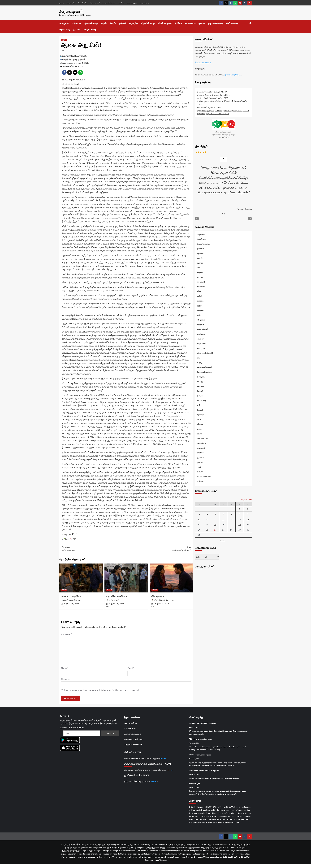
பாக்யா (199, 429)
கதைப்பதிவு (71, 3)
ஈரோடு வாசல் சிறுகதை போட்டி (209, 107)
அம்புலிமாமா (201, 239)
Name (64, 668)
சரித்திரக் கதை (148, 23)
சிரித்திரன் (201, 320)
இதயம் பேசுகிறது (203, 244)
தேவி (199, 419)
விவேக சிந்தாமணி (204, 476)
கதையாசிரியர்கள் (108, 3)
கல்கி (199, 291)
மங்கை (199, 434)
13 (223, 519)
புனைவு (202, 23)
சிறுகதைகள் (71, 11)
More (164, 758)
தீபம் (198, 405)
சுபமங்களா (201, 334)
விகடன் (200, 472)
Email (130, 668)
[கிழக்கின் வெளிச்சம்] (126, 578)
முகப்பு (61, 3)
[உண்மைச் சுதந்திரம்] (81, 578)
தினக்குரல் (201, 377)
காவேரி (200, 296)
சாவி (199, 315)
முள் (198, 783)
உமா (198, 267)
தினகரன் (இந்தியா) (204, 367)
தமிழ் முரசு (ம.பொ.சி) (205, 353)
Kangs (191, 755)
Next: (181, 548)
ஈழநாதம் (200, 263)
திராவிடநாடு (201, 400)
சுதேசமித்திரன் (202, 329)
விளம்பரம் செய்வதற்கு (132, 734)
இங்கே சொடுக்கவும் (203, 62)
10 (199, 519)
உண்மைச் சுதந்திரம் (71, 596)
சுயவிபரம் (121, 3)
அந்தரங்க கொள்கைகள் (133, 744)
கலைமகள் (201, 286)
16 (248, 519)
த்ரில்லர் (178, 23)
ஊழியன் (200, 272)
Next (250, 219)
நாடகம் (76, 29)
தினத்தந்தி (201, 381)
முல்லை (200, 462)
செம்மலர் (200, 339)
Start (222, 213)
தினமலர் (200, 396)
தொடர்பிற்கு (144, 3)
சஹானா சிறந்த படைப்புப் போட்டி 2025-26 (213, 113)
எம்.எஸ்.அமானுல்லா (212, 770)
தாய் (198, 358)
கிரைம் (113, 23)
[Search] (250, 23)
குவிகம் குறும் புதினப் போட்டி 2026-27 (212, 92)
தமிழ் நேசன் (201, 343)
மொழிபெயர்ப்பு (89, 29)
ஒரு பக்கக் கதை (215, 23)
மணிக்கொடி (201, 443)
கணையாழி (201, 282)
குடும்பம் (122, 23)
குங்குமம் (200, 301)
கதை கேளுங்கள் (130, 723)
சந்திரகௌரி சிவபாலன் (164, 600)
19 (215, 524)
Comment (66, 634)
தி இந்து (200, 362)
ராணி (199, 467)
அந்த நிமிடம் (157, 596)
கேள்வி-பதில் (82, 3)
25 (207, 529)
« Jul (222, 540)
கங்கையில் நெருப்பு (204, 755)
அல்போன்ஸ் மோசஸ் (72, 600)
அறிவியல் (76, 23)
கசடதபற (200, 277)
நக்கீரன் (200, 424)
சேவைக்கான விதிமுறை (133, 739)
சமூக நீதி (133, 23)
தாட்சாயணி (114, 600)
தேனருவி (200, 415)
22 (239, 524)
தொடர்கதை (64, 29)
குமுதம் (200, 305)
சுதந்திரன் (200, 324)
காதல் (104, 23)
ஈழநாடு (200, 258)
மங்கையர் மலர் (202, 438)
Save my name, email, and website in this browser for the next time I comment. (101, 690)
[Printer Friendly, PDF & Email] (69, 539)
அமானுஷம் (64, 23)
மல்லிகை (200, 453)
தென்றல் (200, 410)
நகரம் (213, 723)
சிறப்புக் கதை (232, 23)
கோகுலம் (200, 310)
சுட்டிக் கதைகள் (165, 23)
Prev (197, 219)
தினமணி (200, 386)
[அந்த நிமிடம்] (171, 578)
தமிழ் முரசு (201, 348)
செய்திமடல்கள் (130, 728)
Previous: (71, 548)
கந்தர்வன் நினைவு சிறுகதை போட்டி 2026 (213, 95)
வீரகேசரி (200, 481)
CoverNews (149, 860)
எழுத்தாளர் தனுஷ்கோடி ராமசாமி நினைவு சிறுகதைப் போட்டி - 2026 (223, 110)
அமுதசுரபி (201, 234)
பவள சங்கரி (81, 55)
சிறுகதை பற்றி (95, 3)
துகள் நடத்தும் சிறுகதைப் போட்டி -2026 (212, 98)
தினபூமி (200, 391)
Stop (224, 213)
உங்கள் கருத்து (132, 3)
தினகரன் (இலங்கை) (204, 372)
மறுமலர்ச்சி (201, 448)
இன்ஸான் (200, 248)
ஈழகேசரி (200, 253)
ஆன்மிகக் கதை (91, 23)
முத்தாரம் (200, 457)
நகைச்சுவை (190, 23)
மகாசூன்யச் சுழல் (205, 739)
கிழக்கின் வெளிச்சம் (116, 596)
